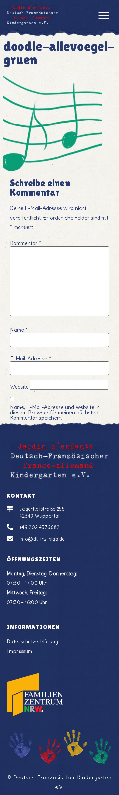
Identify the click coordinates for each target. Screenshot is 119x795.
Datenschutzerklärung (32, 642)
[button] (104, 15)
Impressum (19, 651)
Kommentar (25, 243)
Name (19, 329)
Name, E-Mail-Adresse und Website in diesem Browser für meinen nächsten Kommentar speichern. (54, 412)
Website (19, 386)
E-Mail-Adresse (30, 358)
